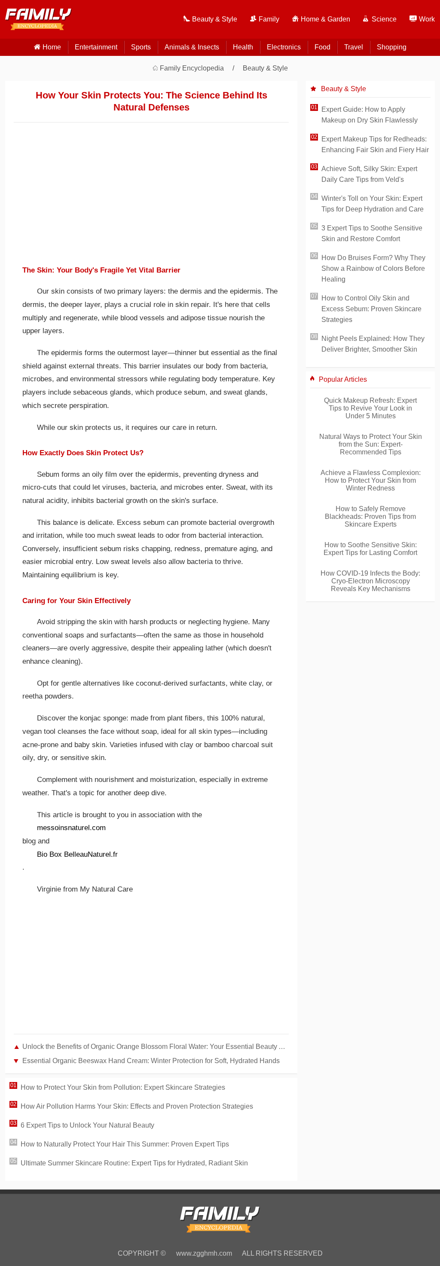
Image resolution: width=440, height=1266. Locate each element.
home (52, 47)
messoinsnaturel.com (71, 828)
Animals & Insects (192, 47)
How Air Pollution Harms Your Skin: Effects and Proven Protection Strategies (137, 1106)
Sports (141, 47)
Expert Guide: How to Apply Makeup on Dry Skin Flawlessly (369, 115)
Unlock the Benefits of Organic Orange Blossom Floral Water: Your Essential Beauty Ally (155, 1046)
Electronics (284, 47)
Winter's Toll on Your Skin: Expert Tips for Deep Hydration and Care (372, 204)
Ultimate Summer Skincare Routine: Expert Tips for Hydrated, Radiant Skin (134, 1163)
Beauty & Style (265, 68)
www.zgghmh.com (204, 1253)
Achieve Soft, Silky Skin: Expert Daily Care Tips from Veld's (369, 174)
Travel (353, 47)
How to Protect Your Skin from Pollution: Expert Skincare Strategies (123, 1087)
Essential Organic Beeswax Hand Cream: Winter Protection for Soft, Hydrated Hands (151, 1060)
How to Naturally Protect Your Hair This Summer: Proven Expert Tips (125, 1144)
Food (322, 47)
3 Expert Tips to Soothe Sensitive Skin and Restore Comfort (371, 233)
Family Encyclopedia (192, 68)
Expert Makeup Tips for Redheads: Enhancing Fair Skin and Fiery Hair (375, 144)
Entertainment (96, 47)
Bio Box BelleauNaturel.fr (77, 854)
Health (243, 47)
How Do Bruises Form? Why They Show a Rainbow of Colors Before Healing (373, 268)
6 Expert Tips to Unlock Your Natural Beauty (87, 1125)
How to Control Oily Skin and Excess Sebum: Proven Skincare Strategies (371, 308)
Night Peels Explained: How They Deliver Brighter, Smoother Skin (373, 344)
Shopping (391, 47)
